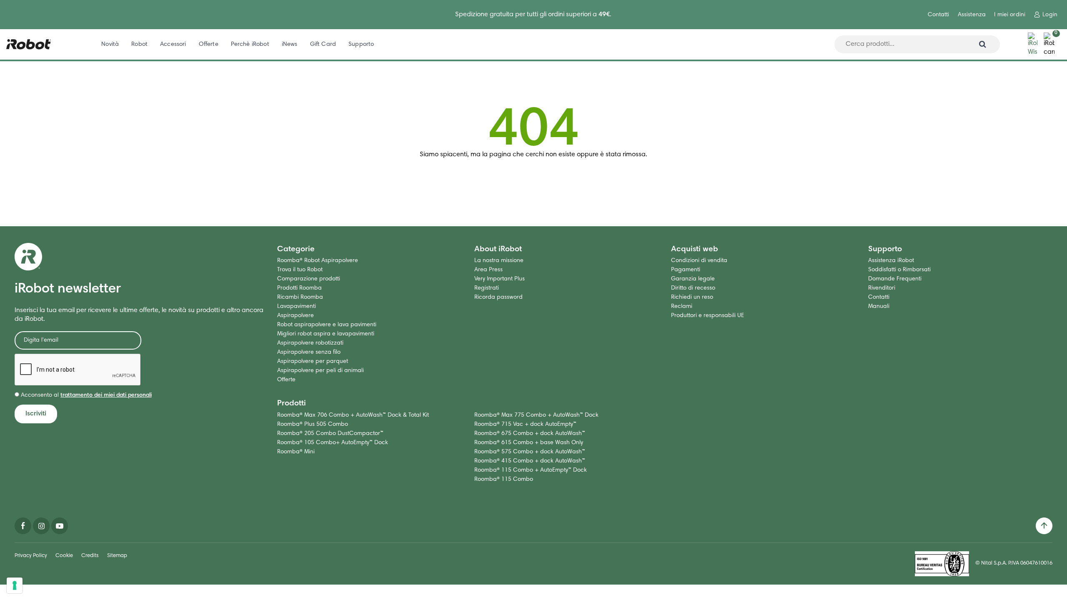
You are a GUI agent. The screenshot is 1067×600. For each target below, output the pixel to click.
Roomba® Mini (296, 452)
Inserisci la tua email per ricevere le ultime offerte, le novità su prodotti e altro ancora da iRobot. (139, 314)
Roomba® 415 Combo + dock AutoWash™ (529, 461)
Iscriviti (35, 413)
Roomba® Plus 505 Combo (312, 425)
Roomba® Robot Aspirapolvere (317, 261)
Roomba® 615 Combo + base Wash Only (528, 443)
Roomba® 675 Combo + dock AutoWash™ (529, 434)
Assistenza (972, 15)
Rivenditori (881, 288)
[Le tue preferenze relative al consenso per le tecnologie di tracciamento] (15, 585)
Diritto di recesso (693, 288)
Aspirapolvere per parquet (312, 362)
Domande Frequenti (895, 279)
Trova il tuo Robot (300, 270)
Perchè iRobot (250, 44)
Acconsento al (85, 395)
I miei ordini (1009, 15)
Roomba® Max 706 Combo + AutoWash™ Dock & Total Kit (353, 415)
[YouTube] (59, 526)
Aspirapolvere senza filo (309, 352)
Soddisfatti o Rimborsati (899, 270)
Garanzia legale (693, 279)
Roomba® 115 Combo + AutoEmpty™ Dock (530, 470)
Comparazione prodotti (308, 279)
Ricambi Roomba (300, 297)
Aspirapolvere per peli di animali (320, 371)
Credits (90, 556)
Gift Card (323, 44)
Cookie (64, 556)
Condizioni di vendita (699, 261)
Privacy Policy (31, 556)
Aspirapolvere (295, 316)
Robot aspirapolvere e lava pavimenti (326, 325)
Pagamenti (685, 270)
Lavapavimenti (296, 307)
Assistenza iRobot (891, 261)
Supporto (361, 44)
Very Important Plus (499, 279)
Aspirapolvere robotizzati (310, 343)
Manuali (878, 307)
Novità (110, 44)
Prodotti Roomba (299, 288)
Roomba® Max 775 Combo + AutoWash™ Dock (536, 415)
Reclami (681, 307)
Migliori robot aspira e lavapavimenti (325, 334)
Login (1049, 15)
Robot (139, 44)
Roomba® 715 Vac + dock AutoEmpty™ (525, 425)
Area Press (488, 270)
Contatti (938, 15)
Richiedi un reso (692, 297)
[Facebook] (23, 526)
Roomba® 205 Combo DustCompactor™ (330, 434)
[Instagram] (41, 526)
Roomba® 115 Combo (503, 479)
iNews (290, 44)
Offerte (208, 44)
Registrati (486, 288)
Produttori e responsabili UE (707, 316)
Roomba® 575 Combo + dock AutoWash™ (529, 452)
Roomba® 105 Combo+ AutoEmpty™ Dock (332, 443)
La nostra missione (498, 261)
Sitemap (117, 556)
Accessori (173, 44)
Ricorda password (498, 297)
